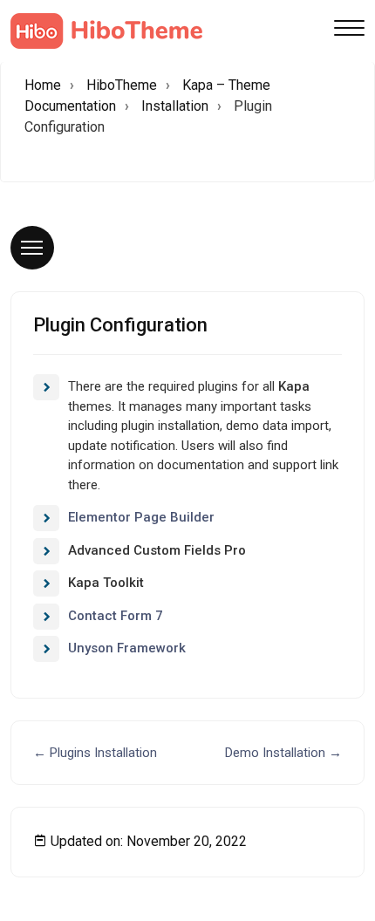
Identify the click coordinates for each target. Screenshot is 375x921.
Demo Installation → (283, 753)
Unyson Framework (127, 648)
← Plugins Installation (95, 753)
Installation (174, 106)
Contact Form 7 (115, 616)
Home (42, 85)
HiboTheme (121, 85)
